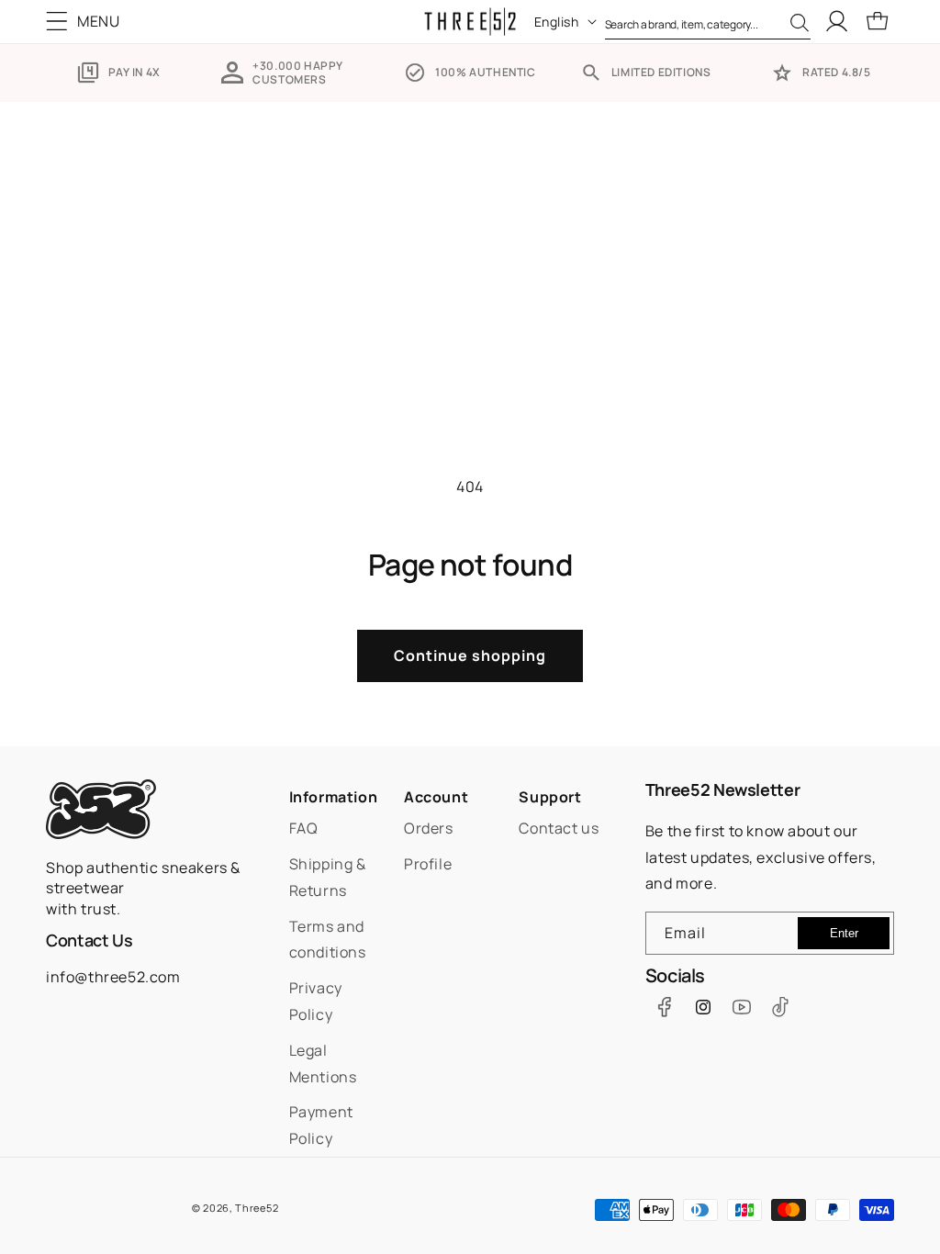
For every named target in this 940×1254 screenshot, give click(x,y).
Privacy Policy (315, 1001)
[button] (87, 21)
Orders (428, 828)
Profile (428, 864)
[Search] (800, 23)
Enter (844, 933)
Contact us (559, 828)
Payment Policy (321, 1125)
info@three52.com (113, 977)
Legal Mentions (323, 1063)
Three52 (256, 1208)
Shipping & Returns (327, 877)
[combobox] (708, 21)
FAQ (304, 828)
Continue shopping (470, 655)
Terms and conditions (327, 939)
